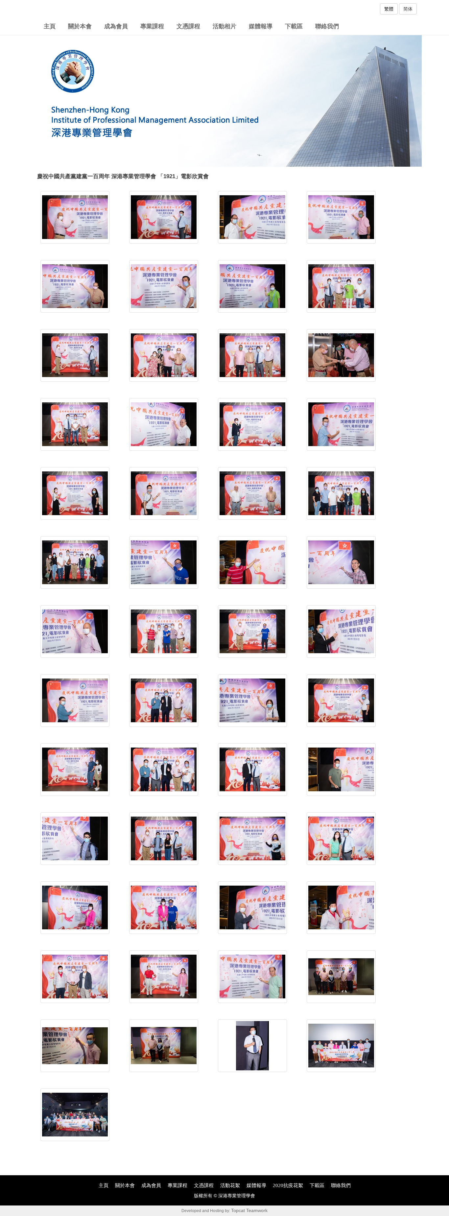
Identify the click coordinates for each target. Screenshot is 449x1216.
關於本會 (80, 26)
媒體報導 (260, 26)
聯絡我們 (327, 26)
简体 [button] (408, 9)
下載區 (294, 26)
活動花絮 (230, 1185)
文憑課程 (188, 26)
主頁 (50, 26)
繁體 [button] (388, 9)
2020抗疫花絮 (288, 1185)
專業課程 (152, 26)
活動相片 (224, 26)
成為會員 (116, 26)
